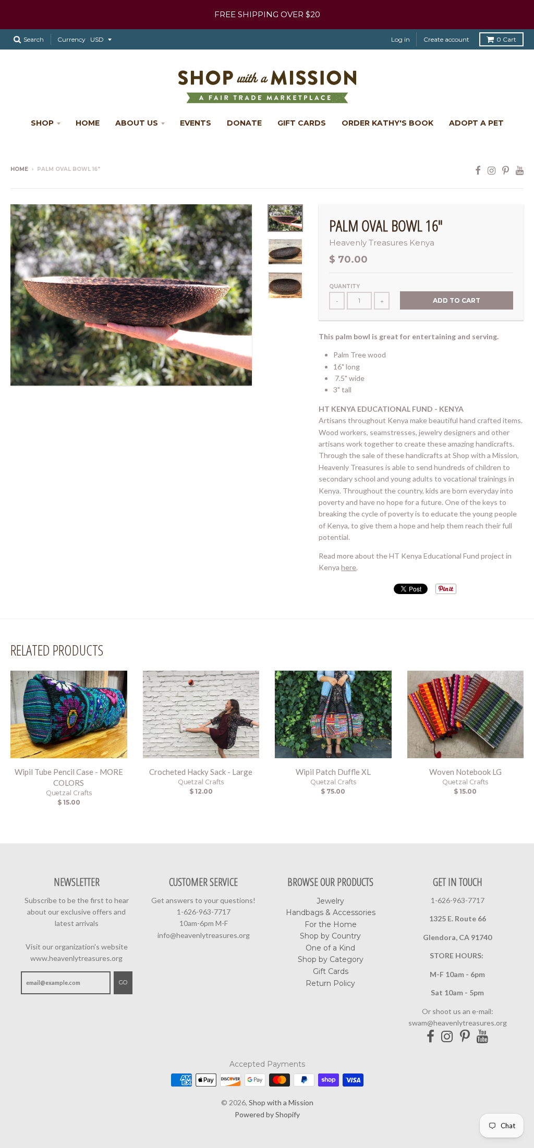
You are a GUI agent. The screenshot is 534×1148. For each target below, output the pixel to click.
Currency (71, 39)
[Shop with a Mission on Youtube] (520, 170)
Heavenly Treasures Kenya (381, 243)
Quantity (344, 286)
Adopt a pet (476, 123)
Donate (244, 123)
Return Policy (330, 983)
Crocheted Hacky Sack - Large (200, 771)
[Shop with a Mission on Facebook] (478, 170)
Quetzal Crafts (69, 793)
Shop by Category (330, 959)
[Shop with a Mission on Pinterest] (505, 170)
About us (136, 123)
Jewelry (330, 901)
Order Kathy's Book (387, 123)
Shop (42, 123)
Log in (400, 39)
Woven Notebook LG (465, 771)
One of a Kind (330, 948)
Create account (446, 39)
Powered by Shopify (267, 1114)
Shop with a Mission (281, 1102)
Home (88, 123)
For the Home (331, 924)
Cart (506, 39)
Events (195, 123)
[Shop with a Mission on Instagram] (491, 170)
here (348, 567)
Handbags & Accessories (330, 912)
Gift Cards (301, 123)
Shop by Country (330, 936)
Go (123, 982)
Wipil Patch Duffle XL (333, 771)
